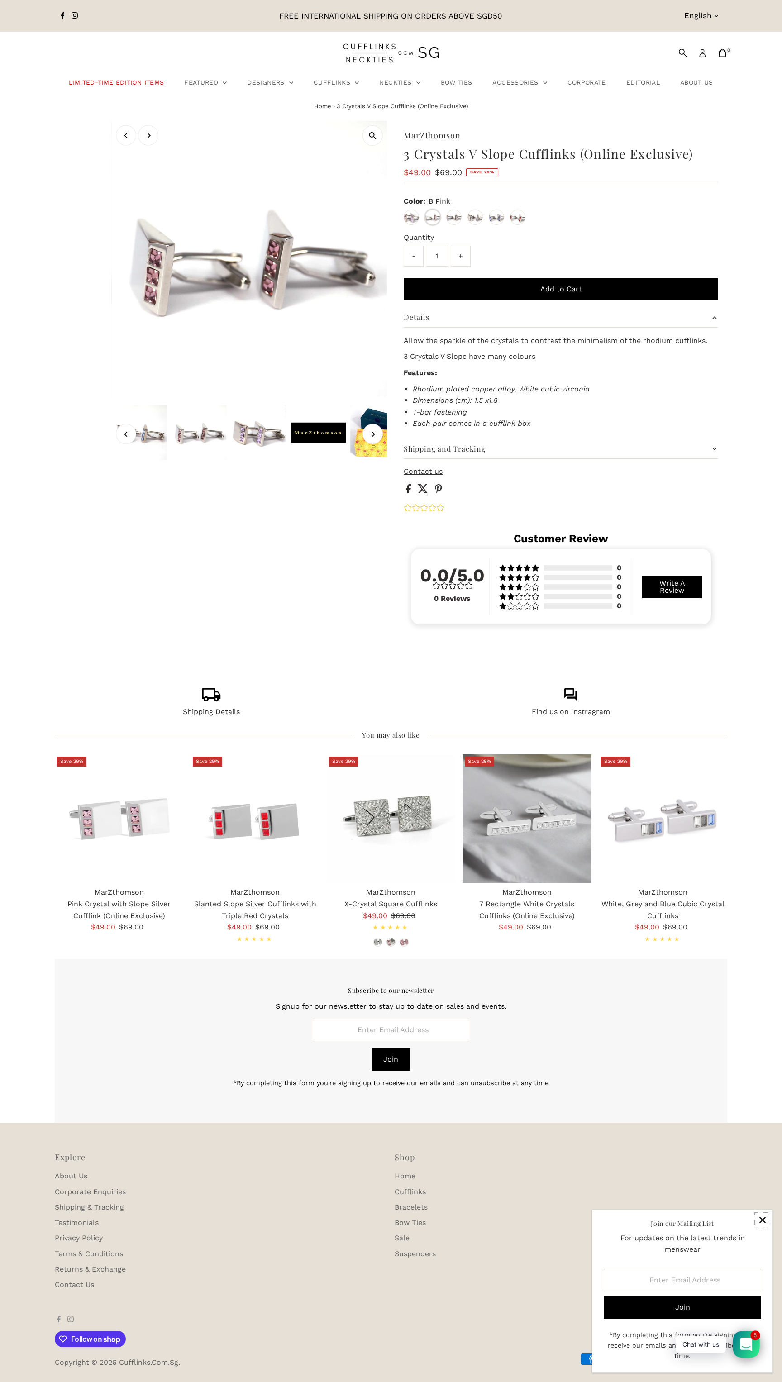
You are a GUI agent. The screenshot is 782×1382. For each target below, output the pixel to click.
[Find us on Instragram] (570, 699)
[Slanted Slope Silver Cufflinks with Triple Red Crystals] (255, 818)
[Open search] (683, 53)
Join (390, 1059)
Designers (267, 82)
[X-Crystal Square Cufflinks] (391, 818)
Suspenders (415, 1253)
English (698, 15)
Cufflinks (333, 82)
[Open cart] (722, 53)
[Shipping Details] (211, 699)
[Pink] (404, 942)
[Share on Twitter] (424, 490)
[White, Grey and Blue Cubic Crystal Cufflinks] (663, 818)
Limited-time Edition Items (116, 82)
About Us (696, 82)
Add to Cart (561, 289)
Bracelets (411, 1207)
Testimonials (77, 1222)
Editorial (643, 82)
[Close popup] (762, 1220)
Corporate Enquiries (90, 1191)
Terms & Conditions (89, 1253)
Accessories (516, 82)
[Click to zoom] (372, 135)
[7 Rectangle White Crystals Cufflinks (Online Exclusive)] (527, 818)
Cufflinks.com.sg (148, 1362)
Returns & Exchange (90, 1269)
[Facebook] (63, 16)
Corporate (586, 82)
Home (322, 106)
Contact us (423, 471)
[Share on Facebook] (409, 490)
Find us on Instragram (571, 711)
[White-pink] (391, 942)
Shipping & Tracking (89, 1207)
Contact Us (74, 1284)
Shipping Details (211, 711)
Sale (402, 1238)
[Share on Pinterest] (438, 490)
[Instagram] (74, 16)
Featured (202, 82)
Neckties (396, 82)
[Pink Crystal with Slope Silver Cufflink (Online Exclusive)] (119, 818)
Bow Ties (456, 82)
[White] (377, 942)
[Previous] (126, 135)
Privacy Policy (79, 1238)
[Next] (148, 135)
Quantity (419, 237)
